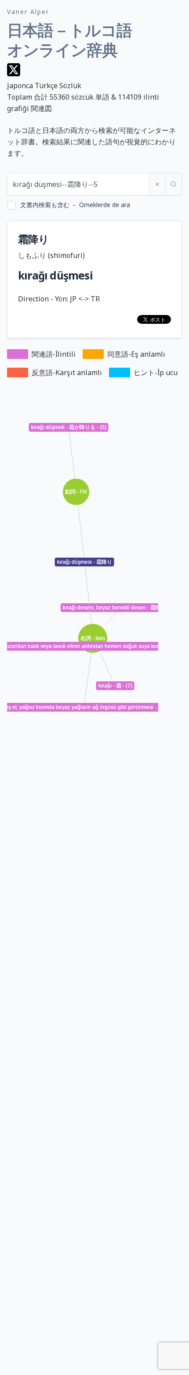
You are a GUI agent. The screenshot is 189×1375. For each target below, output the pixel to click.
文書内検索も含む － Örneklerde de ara (75, 205)
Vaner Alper (28, 11)
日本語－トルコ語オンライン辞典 (69, 40)
